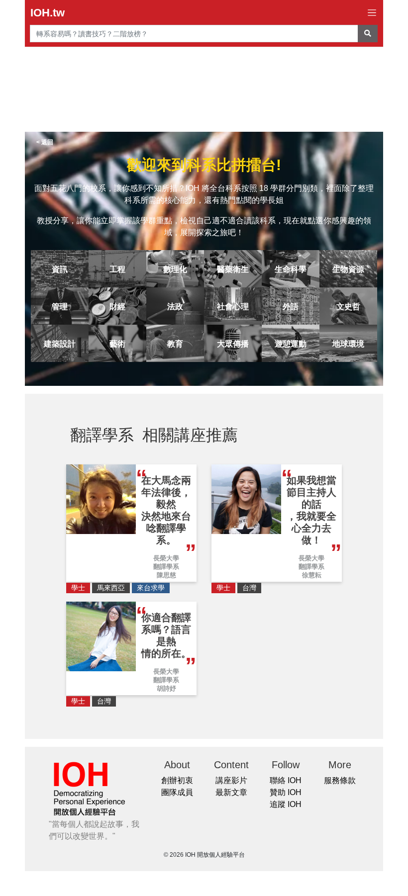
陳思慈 (166, 575)
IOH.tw (47, 12)
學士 (78, 588)
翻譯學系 (166, 566)
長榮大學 (166, 558)
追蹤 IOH (286, 804)
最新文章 (231, 792)
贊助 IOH (286, 792)
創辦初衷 (177, 780)
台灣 (249, 588)
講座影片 (231, 780)
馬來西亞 (111, 588)
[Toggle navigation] (372, 12)
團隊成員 (177, 792)
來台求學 (151, 588)
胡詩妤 (166, 688)
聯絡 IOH (286, 780)
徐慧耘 (311, 575)
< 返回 (44, 142)
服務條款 (340, 780)
